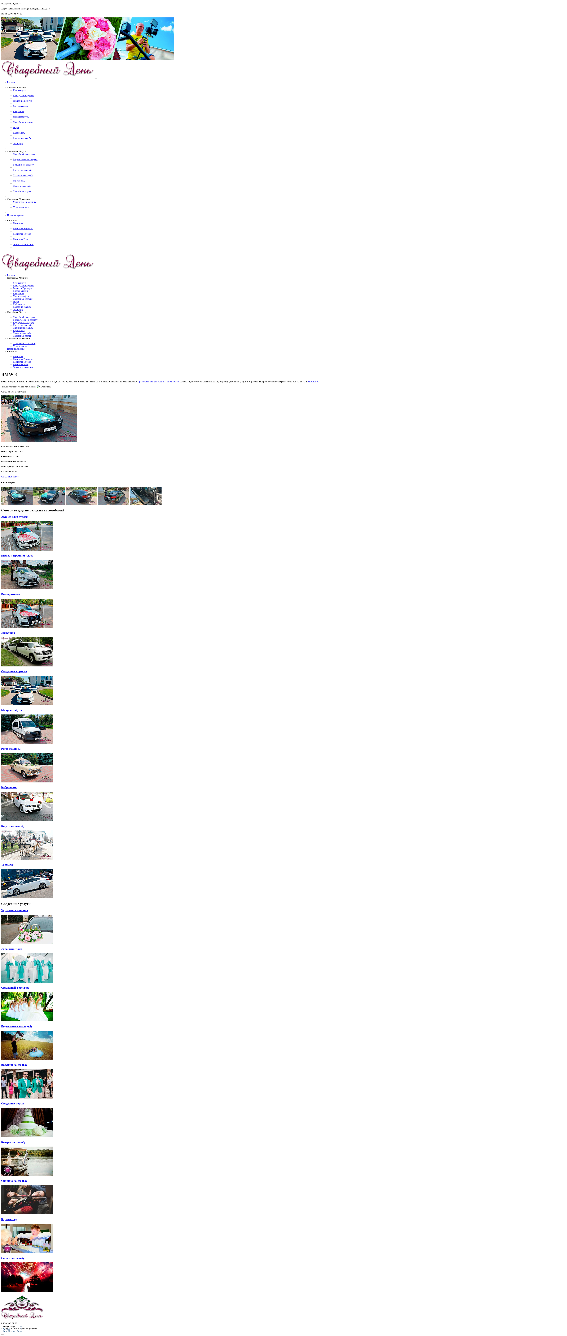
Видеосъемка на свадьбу (25, 159)
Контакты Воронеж (23, 228)
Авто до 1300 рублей (23, 95)
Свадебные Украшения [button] (18, 199)
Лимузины (18, 111)
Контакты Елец (20, 239)
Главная (11, 82)
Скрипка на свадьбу (23, 175)
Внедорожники (20, 106)
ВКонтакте (312, 381)
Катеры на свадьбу (22, 170)
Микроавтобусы (21, 117)
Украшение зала (21, 207)
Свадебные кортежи (23, 122)
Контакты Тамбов (22, 234)
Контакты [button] (12, 220)
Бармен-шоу (19, 180)
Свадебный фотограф (24, 154)
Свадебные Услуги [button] (16, 151)
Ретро (16, 127)
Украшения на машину (24, 202)
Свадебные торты (22, 191)
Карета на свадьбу (22, 138)
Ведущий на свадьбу (23, 164)
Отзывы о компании (23, 244)
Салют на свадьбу (22, 186)
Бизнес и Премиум (22, 101)
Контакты (18, 223)
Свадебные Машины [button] (17, 87)
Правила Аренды (16, 215)
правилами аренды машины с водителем (158, 381)
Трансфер (18, 143)
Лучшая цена (19, 90)
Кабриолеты (19, 133)
